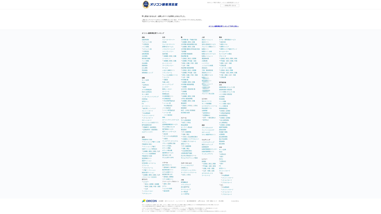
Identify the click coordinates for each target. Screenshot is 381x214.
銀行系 (145, 108)
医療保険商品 (223, 108)
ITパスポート (192, 141)
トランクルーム (167, 72)
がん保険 (144, 68)
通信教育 (184, 103)
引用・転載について (211, 201)
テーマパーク (206, 175)
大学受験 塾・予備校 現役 (189, 39)
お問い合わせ (201, 201)
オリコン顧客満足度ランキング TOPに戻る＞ (224, 26)
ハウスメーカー (148, 191)
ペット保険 (145, 61)
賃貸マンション (147, 160)
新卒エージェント (207, 84)
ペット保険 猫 (223, 106)
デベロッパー (147, 193)
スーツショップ (186, 189)
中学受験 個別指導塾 (187, 84)
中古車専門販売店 (169, 101)
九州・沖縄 (185, 65)
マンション (146, 142)
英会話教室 (184, 125)
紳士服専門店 (185, 187)
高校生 (184, 105)
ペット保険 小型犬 (225, 103)
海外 (169, 184)
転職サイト (205, 49)
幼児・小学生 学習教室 (188, 110)
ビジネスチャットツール (209, 106)
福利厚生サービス (167, 153)
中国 (235, 61)
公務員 (184, 141)
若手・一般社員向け (209, 117)
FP (183, 132)
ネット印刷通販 (207, 103)
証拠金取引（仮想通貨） (151, 129)
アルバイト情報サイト (209, 46)
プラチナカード (227, 182)
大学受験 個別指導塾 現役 (189, 44)
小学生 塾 (184, 94)
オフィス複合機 (167, 150)
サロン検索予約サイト (209, 134)
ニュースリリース (180, 201)
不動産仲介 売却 (147, 139)
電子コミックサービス (169, 131)
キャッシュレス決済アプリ (150, 122)
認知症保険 (222, 129)
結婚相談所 (205, 147)
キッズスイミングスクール (188, 172)
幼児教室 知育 (185, 112)
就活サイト (205, 42)
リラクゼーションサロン (188, 170)
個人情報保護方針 (191, 201)
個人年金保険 (223, 139)
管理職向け (206, 115)
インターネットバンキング (150, 96)
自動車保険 (145, 39)
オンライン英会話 (186, 127)
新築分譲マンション (148, 172)
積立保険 (222, 144)
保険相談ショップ (147, 72)
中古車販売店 (166, 98)
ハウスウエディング (208, 142)
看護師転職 (205, 58)
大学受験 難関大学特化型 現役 (190, 49)
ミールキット (166, 58)
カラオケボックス (207, 173)
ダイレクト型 (147, 42)
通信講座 (184, 129)
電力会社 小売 (166, 155)
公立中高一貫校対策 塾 (188, 89)
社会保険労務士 (193, 137)
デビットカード (147, 120)
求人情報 (221, 201)
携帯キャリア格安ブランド (228, 49)
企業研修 (204, 110)
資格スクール (185, 144)
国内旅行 (166, 167)
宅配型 (166, 79)
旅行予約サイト (167, 165)
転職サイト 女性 (207, 51)
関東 (214, 163)
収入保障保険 (224, 120)
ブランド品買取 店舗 (168, 143)
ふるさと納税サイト (168, 70)
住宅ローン (145, 101)
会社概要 (161, 201)
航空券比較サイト (167, 170)
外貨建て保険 (223, 132)
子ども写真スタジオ (168, 127)
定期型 (228, 111)
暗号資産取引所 (147, 125)
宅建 (183, 134)
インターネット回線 (225, 68)
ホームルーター (224, 51)
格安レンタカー (167, 89)
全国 (213, 171)
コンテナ (166, 77)
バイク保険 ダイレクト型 (227, 92)
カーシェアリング (167, 84)
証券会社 (146, 85)
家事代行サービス (167, 46)
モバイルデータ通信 (225, 54)
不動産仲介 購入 (147, 144)
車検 (163, 117)
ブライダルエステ (207, 127)
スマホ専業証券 (147, 89)
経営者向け (206, 113)
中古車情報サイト (167, 96)
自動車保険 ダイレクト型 (227, 87)
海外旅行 (173, 167)
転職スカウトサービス (209, 54)
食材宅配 (165, 54)
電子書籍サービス (167, 129)
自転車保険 (145, 54)
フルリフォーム (148, 168)
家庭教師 (184, 108)
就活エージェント (207, 39)
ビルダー (146, 181)
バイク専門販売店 (169, 110)
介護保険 (222, 134)
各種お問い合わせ (230, 5)
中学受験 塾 (184, 79)
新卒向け (206, 120)
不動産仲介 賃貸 (147, 156)
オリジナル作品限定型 (171, 136)
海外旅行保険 (146, 58)
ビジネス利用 (168, 188)
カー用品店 (184, 191)
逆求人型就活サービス (209, 44)
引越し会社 (165, 82)
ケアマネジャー (194, 139)
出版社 (166, 138)
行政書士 (185, 139)
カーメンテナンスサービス (170, 120)
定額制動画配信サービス (170, 124)
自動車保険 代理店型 (225, 89)
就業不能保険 (223, 127)
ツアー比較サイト (167, 179)
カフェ (164, 122)
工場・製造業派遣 (207, 70)
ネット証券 (145, 80)
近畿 (154, 151)
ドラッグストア (186, 184)
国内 (165, 184)
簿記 (188, 134)
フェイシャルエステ (208, 130)
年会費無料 (146, 113)
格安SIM (223, 42)
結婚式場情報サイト (208, 151)
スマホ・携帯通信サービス (227, 39)
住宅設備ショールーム (149, 163)
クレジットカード (147, 111)
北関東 (151, 184)
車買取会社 (165, 94)
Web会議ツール (207, 108)
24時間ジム (184, 168)
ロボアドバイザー (147, 132)
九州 (158, 151)
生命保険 (144, 63)
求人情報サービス (207, 75)
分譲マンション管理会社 (149, 149)
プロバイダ (222, 56)
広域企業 (223, 65)
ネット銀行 (145, 94)
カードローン (146, 106)
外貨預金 (144, 99)
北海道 (184, 58)
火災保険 (144, 56)
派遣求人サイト (207, 72)
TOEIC (184, 137)
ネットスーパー (167, 63)
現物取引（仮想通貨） (150, 127)
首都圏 (145, 151)
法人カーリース (207, 101)
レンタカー (165, 87)
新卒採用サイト (207, 81)
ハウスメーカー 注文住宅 (149, 177)
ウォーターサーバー (168, 39)
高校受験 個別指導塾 (187, 68)
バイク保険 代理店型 (225, 94)
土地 (158, 142)
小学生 (195, 105)
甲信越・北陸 (192, 61)
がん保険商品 (223, 122)
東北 (146, 184)
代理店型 (146, 44)
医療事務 (188, 132)
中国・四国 (156, 186)
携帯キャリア (224, 46)
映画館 (204, 161)
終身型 (222, 111)
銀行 (144, 87)
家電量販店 (184, 182)
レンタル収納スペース (171, 75)
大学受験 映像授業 (186, 54)
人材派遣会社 (206, 91)
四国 (221, 63)
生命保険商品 (223, 115)
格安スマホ (223, 44)
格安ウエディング (207, 144)
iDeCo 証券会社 (147, 92)
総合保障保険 (223, 137)
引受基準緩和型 (225, 113)
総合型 (166, 134)
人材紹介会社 (206, 87)
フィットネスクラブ (187, 165)
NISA (143, 82)
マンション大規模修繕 (149, 153)
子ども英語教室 (186, 120)
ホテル (164, 186)
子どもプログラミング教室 (189, 158)
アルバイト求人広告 (208, 93)
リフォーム (145, 165)
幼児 (183, 122)
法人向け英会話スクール (188, 155)
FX (143, 103)
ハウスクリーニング (168, 49)
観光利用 (166, 191)
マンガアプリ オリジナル (170, 141)
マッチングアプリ (207, 154)
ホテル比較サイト (167, 172)
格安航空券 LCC (167, 174)
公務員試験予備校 (186, 153)
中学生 (190, 105)
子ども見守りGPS (168, 157)
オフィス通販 (166, 148)
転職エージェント (207, 56)
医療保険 (144, 65)
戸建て (154, 142)
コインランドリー (167, 51)
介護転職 (204, 61)
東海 (150, 151)
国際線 (171, 177)
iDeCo (221, 159)
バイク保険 (145, 46)
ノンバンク (152, 108)
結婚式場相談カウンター (209, 149)
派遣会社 (204, 68)
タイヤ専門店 (185, 194)
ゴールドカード (148, 118)
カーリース (165, 91)
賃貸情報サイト (147, 158)
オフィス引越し (167, 146)
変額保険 (222, 141)
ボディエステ (206, 132)
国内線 (166, 177)
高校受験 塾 (184, 56)
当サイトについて (169, 201)
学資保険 (144, 70)
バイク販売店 (166, 108)
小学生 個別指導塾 (186, 98)
